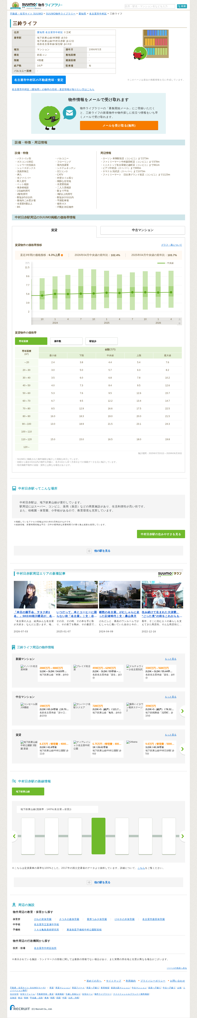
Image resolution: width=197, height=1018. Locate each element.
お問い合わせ (177, 980)
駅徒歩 (92, 341)
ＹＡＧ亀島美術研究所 (46, 929)
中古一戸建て (169, 988)
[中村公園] (75, 836)
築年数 (57, 341)
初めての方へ (94, 980)
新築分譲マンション (120, 988)
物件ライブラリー (102, 994)
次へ (182, 836)
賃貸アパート (78, 988)
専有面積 (23, 341)
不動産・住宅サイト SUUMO (26, 13)
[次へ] (182, 711)
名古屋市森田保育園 (153, 919)
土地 (179, 988)
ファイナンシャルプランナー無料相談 (131, 994)
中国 (64, 998)
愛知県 (82, 13)
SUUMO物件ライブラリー (61, 13)
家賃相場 (105, 988)
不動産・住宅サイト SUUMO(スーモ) (28, 988)
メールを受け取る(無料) (119, 125)
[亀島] (145, 836)
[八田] (28, 836)
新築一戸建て (154, 988)
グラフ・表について (171, 245)
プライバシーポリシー (152, 980)
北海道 (13, 998)
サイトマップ (113, 980)
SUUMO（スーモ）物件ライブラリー (36, 5)
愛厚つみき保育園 (97, 919)
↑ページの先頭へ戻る (177, 968)
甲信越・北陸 (36, 998)
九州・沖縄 (73, 998)
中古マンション (139, 988)
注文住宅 (14, 994)
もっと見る (170, 659)
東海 (46, 998)
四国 (58, 998)
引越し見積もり (73, 994)
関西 (52, 998)
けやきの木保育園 (125, 919)
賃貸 (51, 988)
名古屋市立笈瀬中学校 (46, 924)
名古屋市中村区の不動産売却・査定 (38, 79)
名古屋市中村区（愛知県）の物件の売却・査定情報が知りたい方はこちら (53, 89)
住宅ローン (87, 994)
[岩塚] (51, 836)
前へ (15, 836)
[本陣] (122, 836)
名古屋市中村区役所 (45, 948)
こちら (141, 868)
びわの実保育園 (43, 919)
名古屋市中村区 (98, 13)
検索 (183, 6)
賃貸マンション (62, 988)
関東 (26, 998)
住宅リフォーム (27, 994)
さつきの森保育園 (69, 919)
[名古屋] (169, 836)
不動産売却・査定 (45, 994)
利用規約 (131, 980)
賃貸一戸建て (92, 988)
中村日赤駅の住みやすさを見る (161, 534)
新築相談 (59, 994)
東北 (20, 998)
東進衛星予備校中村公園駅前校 (84, 929)
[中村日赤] (98, 836)
